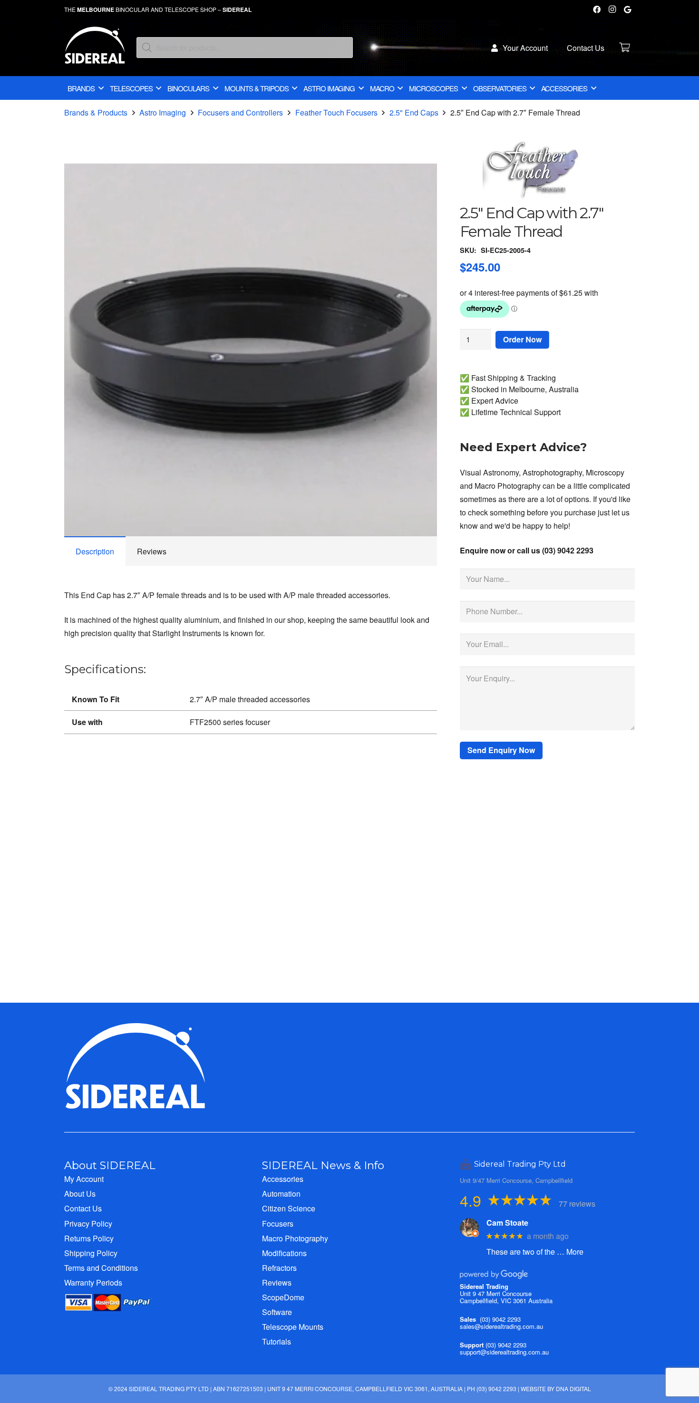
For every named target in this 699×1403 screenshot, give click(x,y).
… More (570, 1251)
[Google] (627, 9)
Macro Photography (295, 1238)
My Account (84, 1178)
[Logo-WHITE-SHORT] (95, 50)
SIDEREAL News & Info (323, 1165)
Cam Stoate (507, 1222)
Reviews (276, 1282)
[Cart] (624, 47)
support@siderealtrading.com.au (504, 1351)
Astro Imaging (162, 112)
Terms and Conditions (101, 1267)
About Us (80, 1193)
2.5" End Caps (413, 112)
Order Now (522, 339)
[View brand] (531, 197)
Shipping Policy (90, 1253)
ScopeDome (283, 1297)
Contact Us (83, 1208)
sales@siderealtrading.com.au (501, 1326)
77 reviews (577, 1203)
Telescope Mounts (292, 1326)
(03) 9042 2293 (500, 1319)
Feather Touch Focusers (336, 112)
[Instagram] (612, 9)
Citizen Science (288, 1208)
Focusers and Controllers (240, 112)
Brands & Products (95, 112)
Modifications (284, 1253)
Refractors (279, 1267)
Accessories (282, 1178)
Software (277, 1311)
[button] (422, 179)
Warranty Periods (93, 1282)
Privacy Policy (88, 1223)
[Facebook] (596, 9)
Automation (281, 1193)
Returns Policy (89, 1238)
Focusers (277, 1223)
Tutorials (276, 1341)
